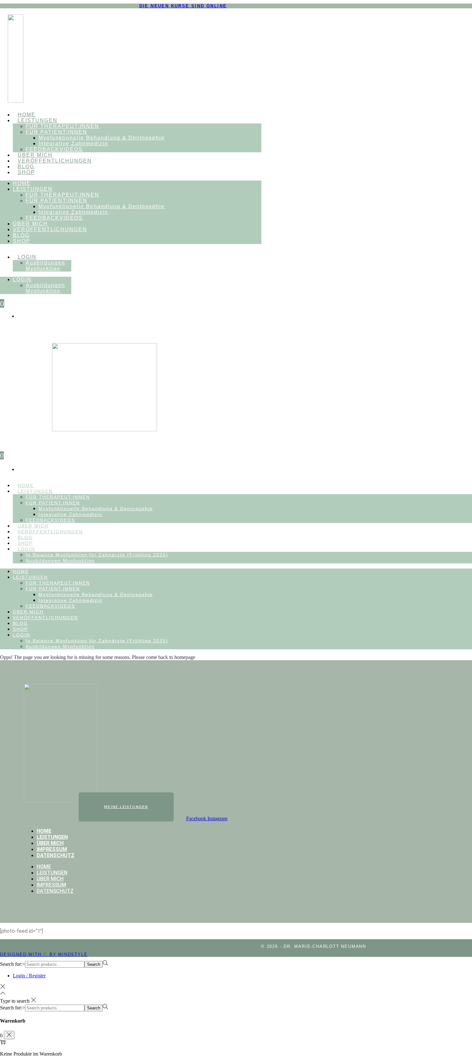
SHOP (26, 172)
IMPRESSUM (52, 849)
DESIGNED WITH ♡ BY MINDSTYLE (43, 954)
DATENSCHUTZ (55, 855)
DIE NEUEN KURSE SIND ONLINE (183, 6)
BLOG (26, 166)
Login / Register (29, 975)
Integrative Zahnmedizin (73, 143)
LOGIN (27, 257)
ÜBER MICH (35, 155)
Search (93, 964)
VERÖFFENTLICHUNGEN (55, 161)
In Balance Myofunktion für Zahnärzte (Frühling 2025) (97, 554)
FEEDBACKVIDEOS (54, 149)
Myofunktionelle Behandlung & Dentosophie (102, 137)
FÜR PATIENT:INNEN (56, 132)
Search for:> (12, 964)
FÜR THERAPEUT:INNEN (62, 126)
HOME (27, 114)
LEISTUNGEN (37, 120)
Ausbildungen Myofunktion (45, 265)
